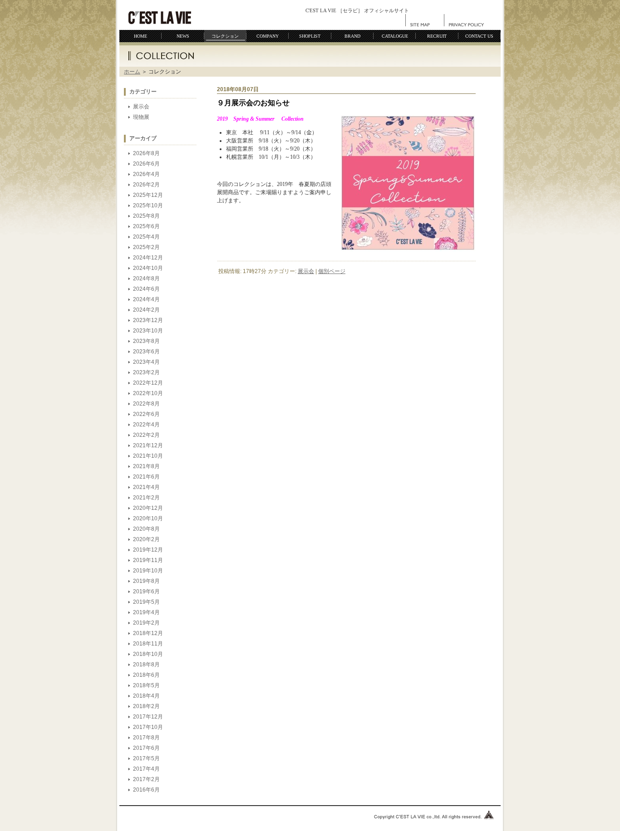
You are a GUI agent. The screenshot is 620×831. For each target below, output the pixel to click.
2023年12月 (148, 320)
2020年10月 (148, 518)
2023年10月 (148, 331)
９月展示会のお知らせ (253, 103)
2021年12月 (148, 445)
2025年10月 (148, 205)
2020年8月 (146, 529)
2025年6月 (146, 226)
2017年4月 (146, 769)
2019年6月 (146, 591)
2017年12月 (148, 717)
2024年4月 (146, 299)
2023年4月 (146, 362)
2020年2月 (146, 539)
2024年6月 (146, 289)
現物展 (141, 117)
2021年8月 (146, 466)
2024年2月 (146, 310)
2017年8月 (146, 737)
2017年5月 (146, 758)
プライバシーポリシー (466, 20)
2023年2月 (146, 372)
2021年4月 (146, 487)
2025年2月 (146, 247)
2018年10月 (148, 654)
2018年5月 (146, 685)
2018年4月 (146, 696)
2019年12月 (148, 550)
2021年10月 (148, 456)
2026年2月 (146, 184)
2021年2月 (146, 497)
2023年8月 (146, 341)
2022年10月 (148, 393)
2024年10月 (148, 268)
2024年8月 (146, 278)
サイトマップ (425, 20)
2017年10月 (148, 727)
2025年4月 (146, 237)
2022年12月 (148, 383)
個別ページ (331, 271)
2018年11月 (148, 643)
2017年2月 (146, 779)
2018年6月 (146, 675)
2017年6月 (146, 748)
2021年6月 (146, 477)
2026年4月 (146, 174)
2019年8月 (146, 581)
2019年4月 (146, 612)
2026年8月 (146, 153)
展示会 (141, 106)
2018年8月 (146, 664)
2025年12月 (148, 195)
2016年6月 (146, 790)
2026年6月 (146, 164)
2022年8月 (146, 404)
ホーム (132, 71)
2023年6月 (146, 351)
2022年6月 (146, 414)
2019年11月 (148, 560)
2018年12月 (148, 633)
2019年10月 (148, 570)
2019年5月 (146, 602)
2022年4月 (146, 424)
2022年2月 (146, 435)
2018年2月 (146, 706)
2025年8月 (146, 216)
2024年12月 (148, 257)
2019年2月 (146, 623)
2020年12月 (148, 508)
